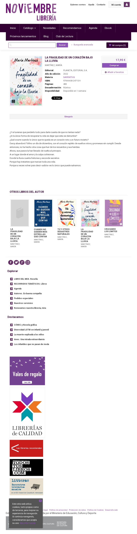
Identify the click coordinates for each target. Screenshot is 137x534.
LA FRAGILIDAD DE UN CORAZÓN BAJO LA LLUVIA (16, 235)
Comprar (114, 65)
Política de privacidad (58, 510)
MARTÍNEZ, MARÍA (53, 65)
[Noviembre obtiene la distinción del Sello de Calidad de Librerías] (27, 412)
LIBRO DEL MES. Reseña (26, 279)
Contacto (101, 5)
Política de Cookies (95, 510)
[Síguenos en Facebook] (10, 262)
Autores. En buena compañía (28, 293)
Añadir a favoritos (115, 72)
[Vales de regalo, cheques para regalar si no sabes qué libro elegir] (27, 371)
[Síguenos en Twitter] (16, 262)
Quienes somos (78, 5)
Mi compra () (119, 45)
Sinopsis (68, 116)
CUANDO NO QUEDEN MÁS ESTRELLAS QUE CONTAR (40, 233)
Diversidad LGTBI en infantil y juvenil (31, 330)
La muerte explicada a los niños (29, 334)
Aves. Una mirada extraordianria (29, 339)
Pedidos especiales (23, 298)
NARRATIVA (69, 77)
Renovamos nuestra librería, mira (30, 308)
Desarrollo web (111, 510)
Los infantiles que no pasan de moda (31, 344)
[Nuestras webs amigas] (26, 448)
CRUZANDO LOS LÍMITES (110, 230)
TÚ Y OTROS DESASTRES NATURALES (63, 231)
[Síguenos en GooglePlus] (22, 262)
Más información (27, 523)
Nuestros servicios (23, 303)
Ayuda (91, 5)
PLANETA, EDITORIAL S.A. (75, 70)
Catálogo (28, 28)
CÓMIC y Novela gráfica (25, 325)
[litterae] (26, 487)
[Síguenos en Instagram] (27, 262)
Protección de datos (77, 510)
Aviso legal (43, 510)
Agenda (17, 289)
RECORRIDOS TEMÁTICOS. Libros (30, 284)
